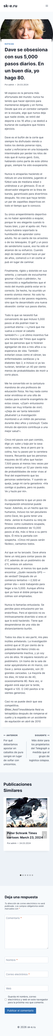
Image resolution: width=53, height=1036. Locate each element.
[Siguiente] (44, 835)
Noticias (9, 44)
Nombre (12, 960)
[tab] (20, 875)
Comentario (14, 918)
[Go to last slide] (8, 835)
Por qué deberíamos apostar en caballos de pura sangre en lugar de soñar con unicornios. (13, 750)
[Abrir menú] (46, 6)
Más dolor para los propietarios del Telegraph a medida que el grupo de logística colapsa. (39, 748)
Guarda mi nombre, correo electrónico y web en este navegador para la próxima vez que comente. (28, 999)
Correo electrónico (18, 974)
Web (8, 988)
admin (11, 84)
